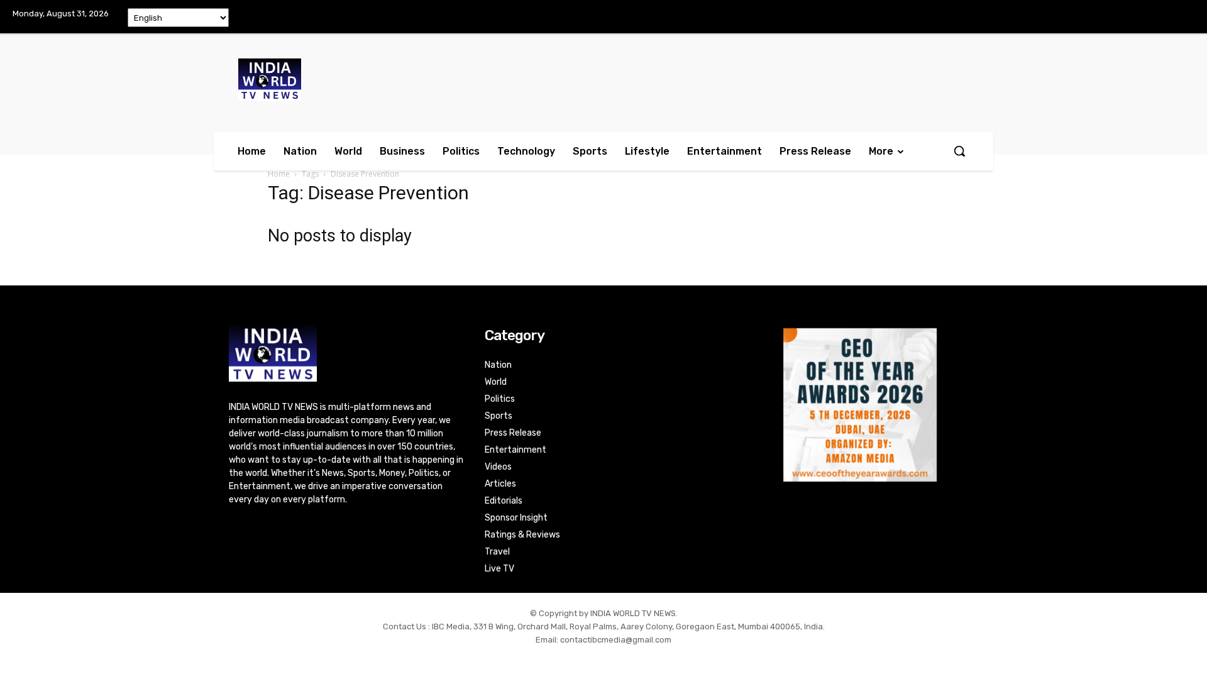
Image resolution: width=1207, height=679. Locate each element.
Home (279, 173)
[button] (959, 151)
